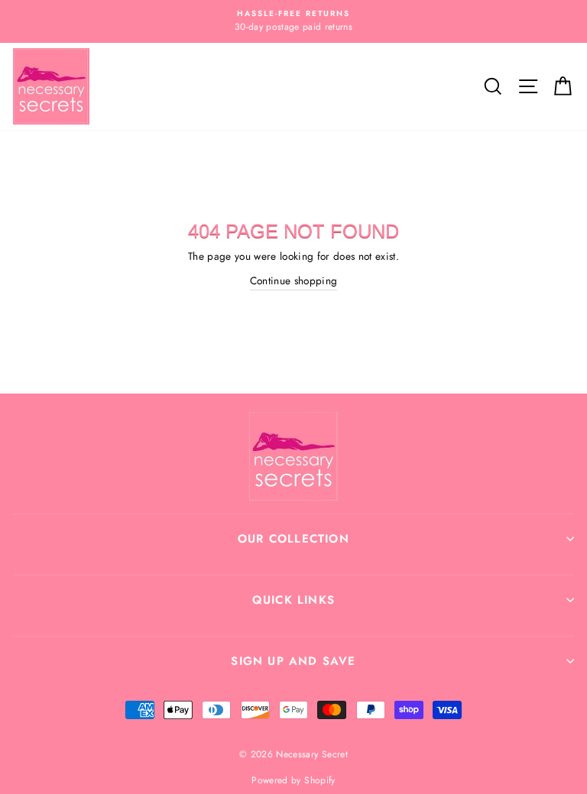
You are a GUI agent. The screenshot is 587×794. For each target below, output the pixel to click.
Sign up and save (293, 661)
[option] (293, 21)
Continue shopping (294, 280)
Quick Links (293, 599)
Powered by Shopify (293, 780)
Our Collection (293, 538)
